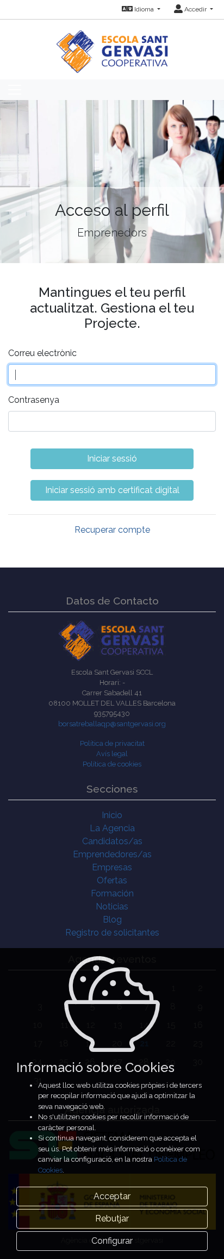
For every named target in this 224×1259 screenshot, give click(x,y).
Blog (112, 919)
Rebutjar (112, 1218)
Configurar (112, 1241)
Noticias (112, 906)
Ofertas (112, 880)
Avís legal (112, 754)
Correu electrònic (42, 353)
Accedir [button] (195, 9)
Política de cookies (112, 764)
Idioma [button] (144, 9)
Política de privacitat (112, 743)
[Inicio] (112, 46)
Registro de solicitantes (112, 932)
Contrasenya (33, 400)
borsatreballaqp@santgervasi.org (112, 724)
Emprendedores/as (112, 854)
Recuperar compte (112, 530)
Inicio (112, 815)
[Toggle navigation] (14, 89)
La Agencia (112, 828)
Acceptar (112, 1196)
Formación (112, 893)
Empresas (112, 867)
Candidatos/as (112, 841)
